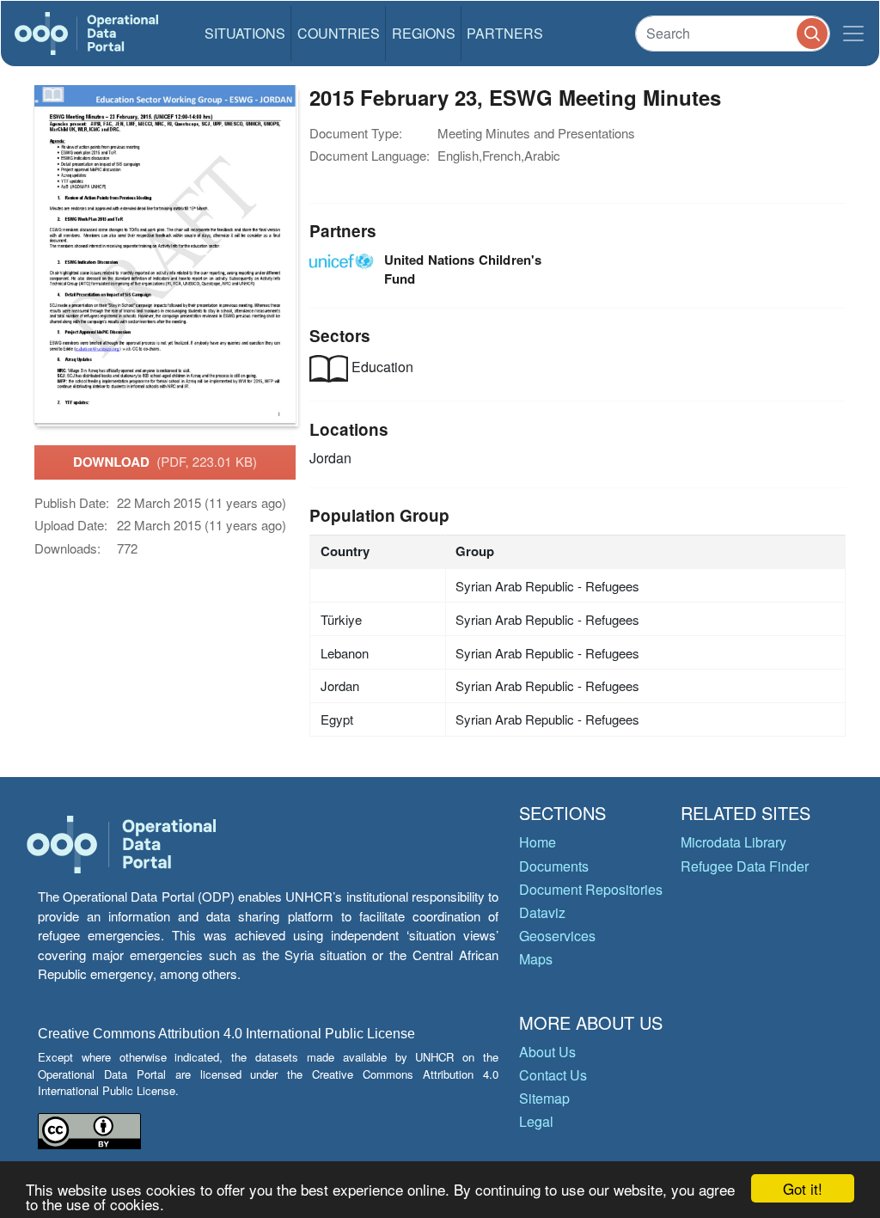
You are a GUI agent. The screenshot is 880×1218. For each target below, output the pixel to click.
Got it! (802, 1188)
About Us (547, 1052)
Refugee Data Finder (745, 866)
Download (165, 461)
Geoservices (557, 936)
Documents (554, 866)
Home (537, 842)
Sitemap (544, 1098)
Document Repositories (591, 889)
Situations (245, 33)
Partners (505, 33)
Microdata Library (733, 842)
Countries (338, 33)
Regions (423, 33)
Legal (536, 1121)
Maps (536, 959)
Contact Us (553, 1075)
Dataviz (542, 912)
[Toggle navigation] (853, 33)
